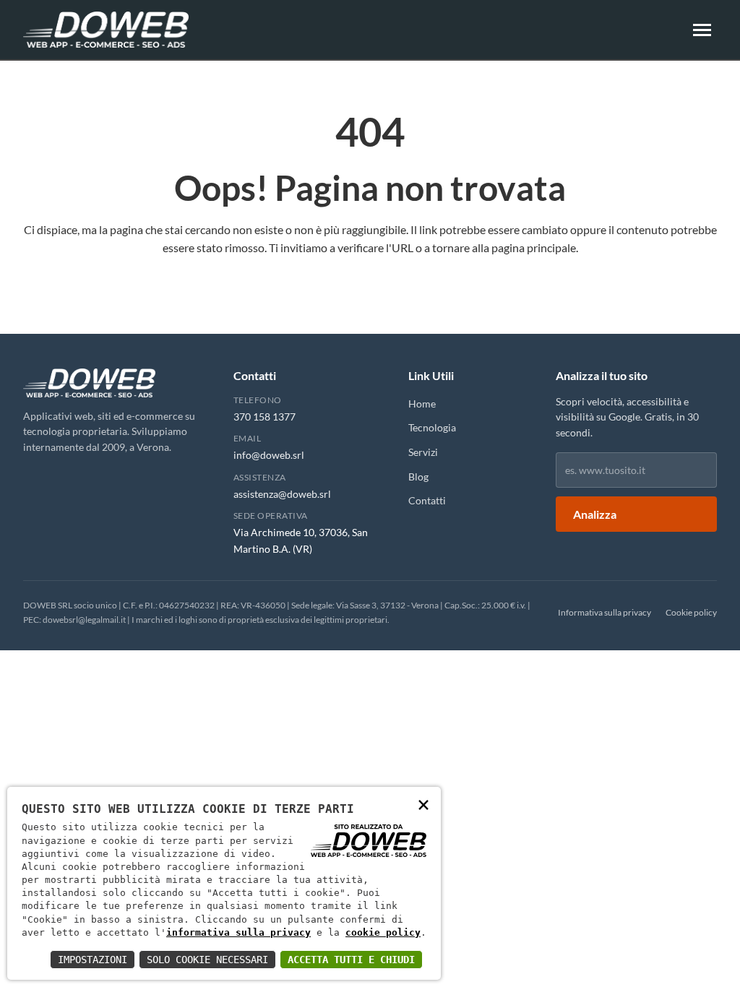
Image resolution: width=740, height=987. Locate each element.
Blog (418, 476)
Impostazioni (92, 959)
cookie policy (383, 932)
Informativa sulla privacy (604, 612)
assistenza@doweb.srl (282, 494)
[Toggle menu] (702, 30)
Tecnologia (432, 427)
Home (422, 403)
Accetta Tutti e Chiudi (351, 959)
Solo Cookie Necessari (207, 959)
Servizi (423, 452)
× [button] (423, 803)
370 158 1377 (264, 416)
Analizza (594, 514)
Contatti (427, 500)
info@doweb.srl (268, 455)
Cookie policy (691, 612)
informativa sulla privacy (238, 932)
